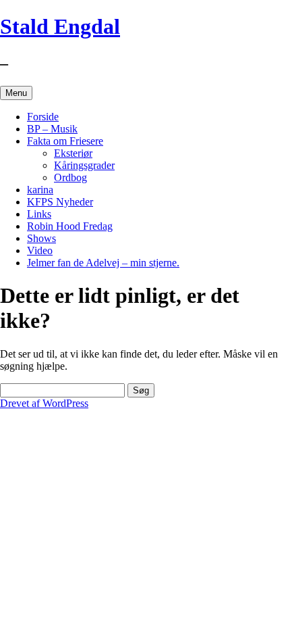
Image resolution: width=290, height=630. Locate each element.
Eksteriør (73, 153)
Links (39, 214)
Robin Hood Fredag (70, 226)
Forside (43, 116)
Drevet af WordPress (44, 403)
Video (40, 250)
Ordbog (70, 177)
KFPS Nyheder (60, 202)
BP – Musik (52, 129)
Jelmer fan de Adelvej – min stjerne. (103, 262)
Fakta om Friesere (65, 141)
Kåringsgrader (84, 165)
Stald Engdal (60, 26)
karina (40, 189)
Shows (41, 238)
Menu (16, 93)
